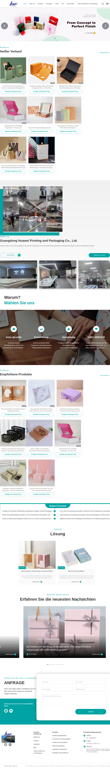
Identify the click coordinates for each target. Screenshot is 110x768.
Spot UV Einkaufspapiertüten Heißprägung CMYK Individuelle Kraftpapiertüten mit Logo (13, 166)
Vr (63, 3)
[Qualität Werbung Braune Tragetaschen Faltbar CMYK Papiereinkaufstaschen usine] (68, 110)
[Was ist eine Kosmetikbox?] (76, 555)
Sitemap (15, 766)
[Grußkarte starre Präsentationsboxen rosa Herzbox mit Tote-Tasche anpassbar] (55, 517)
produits (40, 3)
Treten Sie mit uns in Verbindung (39, 752)
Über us (32, 3)
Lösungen (37, 744)
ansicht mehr (105, 52)
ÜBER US (37, 737)
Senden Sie (91, 712)
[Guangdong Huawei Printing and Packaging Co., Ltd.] (13, 3)
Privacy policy (8, 766)
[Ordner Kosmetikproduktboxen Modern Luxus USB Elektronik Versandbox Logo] (55, 510)
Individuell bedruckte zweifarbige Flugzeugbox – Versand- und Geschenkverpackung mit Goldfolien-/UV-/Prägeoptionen (13, 127)
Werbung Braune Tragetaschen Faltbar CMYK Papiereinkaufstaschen (68, 126)
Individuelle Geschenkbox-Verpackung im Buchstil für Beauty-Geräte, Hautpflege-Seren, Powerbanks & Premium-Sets (70, 87)
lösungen (49, 3)
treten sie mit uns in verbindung (87, 3)
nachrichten (70, 3)
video (57, 3)
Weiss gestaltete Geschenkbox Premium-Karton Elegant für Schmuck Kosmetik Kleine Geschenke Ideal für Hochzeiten (41, 410)
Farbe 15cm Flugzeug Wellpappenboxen (40, 127)
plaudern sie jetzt (99, 255)
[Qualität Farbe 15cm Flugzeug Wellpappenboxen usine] (39, 110)
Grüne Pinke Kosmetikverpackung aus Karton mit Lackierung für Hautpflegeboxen (13, 87)
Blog (35, 747)
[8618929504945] (5, 711)
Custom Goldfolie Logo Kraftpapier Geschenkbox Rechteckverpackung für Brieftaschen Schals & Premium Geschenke (39, 450)
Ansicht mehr (36, 581)
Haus (24, 3)
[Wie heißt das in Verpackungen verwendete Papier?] (37, 555)
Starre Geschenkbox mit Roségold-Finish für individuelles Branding (13, 410)
